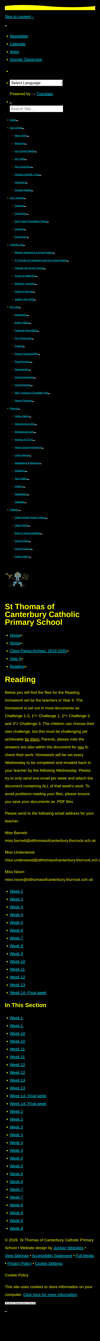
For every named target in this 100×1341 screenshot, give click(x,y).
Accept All (9, 1303)
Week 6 (16, 930)
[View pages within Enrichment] (28, 237)
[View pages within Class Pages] (29, 526)
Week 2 (16, 899)
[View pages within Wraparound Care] (35, 432)
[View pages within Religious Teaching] (36, 284)
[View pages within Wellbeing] (26, 471)
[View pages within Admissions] (28, 315)
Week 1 (16, 891)
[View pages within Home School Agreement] (43, 448)
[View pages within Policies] (24, 346)
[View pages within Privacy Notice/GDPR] (39, 354)
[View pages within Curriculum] (27, 214)
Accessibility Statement (52, 1255)
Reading (17, 666)
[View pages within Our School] (23, 128)
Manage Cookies (21, 1303)
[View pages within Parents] (19, 409)
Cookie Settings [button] (49, 1263)
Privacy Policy (19, 1263)
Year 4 (15, 658)
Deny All (32, 1303)
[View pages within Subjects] (25, 206)
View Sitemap (17, 1255)
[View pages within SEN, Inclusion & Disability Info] (49, 393)
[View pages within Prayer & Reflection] (37, 276)
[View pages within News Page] (28, 136)
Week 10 (17, 961)
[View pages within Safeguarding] (30, 370)
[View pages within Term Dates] (28, 479)
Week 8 (16, 946)
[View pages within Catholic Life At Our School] (45, 268)
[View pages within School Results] (32, 385)
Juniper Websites (68, 1248)
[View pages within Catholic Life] (24, 245)
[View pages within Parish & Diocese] (34, 292)
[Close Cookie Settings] (6, 1311)
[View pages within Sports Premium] (33, 401)
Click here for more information (50, 1294)
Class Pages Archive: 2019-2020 (38, 651)
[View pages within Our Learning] (25, 198)
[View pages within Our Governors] (32, 167)
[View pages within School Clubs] (30, 541)
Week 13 (17, 985)
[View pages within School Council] (32, 549)
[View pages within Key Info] (20, 307)
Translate (44, 94)
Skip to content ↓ (19, 16)
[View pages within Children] (20, 510)
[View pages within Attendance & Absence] (40, 463)
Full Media (85, 1255)
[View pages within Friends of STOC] (34, 440)
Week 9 (16, 953)
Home (15, 635)
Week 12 (17, 977)
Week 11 (17, 969)
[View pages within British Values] (30, 323)
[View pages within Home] (17, 120)
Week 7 (16, 938)
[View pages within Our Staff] (26, 159)
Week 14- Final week (28, 992)
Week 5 (16, 922)
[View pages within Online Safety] (30, 557)
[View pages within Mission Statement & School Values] (54, 253)
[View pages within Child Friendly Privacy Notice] (46, 518)
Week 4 (16, 914)
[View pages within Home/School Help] (36, 424)
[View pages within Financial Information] (38, 331)
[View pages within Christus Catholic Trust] (40, 175)
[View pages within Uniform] (24, 487)
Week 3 (16, 907)
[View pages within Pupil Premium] (31, 362)
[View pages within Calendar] (25, 502)
